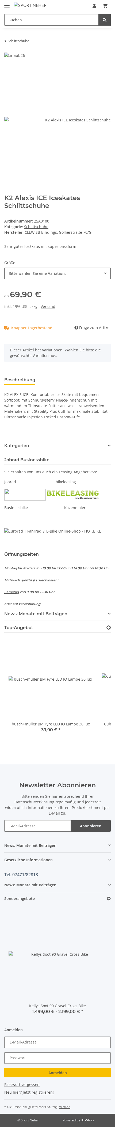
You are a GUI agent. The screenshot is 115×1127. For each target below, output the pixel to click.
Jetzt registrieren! (38, 1092)
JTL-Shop (87, 1120)
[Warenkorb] (105, 6)
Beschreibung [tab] (19, 379)
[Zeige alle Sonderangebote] (109, 898)
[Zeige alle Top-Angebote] (108, 627)
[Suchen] (104, 20)
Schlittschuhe (36, 226)
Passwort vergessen (22, 1084)
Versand (48, 306)
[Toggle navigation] (7, 3)
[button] (94, 6)
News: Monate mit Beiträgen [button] (35, 613)
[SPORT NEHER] (30, 5)
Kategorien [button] (16, 445)
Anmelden (57, 1072)
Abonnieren (90, 825)
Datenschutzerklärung (34, 801)
